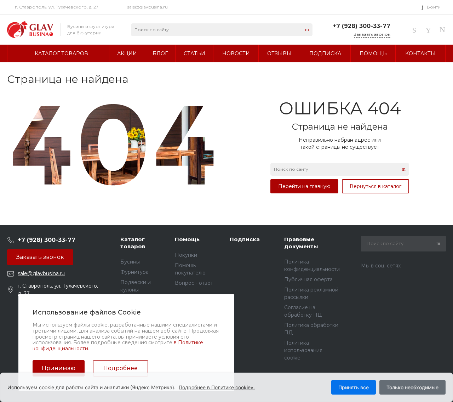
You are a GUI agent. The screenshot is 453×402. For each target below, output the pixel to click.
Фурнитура (134, 272)
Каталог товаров (132, 243)
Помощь (187, 239)
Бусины (130, 262)
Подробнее (120, 368)
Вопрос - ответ (194, 283)
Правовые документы (301, 243)
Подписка (245, 239)
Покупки (186, 255)
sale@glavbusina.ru (147, 7)
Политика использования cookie (303, 350)
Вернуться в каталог (375, 186)
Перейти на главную (304, 186)
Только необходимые (412, 387)
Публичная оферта (308, 279)
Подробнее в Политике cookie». (217, 387)
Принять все (353, 387)
